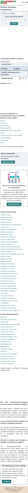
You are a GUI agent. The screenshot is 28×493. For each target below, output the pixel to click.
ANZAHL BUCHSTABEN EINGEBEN (14, 16)
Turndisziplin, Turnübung (8, 291)
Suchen (14, 23)
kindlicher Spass (5, 256)
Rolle (2, 142)
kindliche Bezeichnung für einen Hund (12, 254)
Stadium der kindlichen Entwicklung (11, 249)
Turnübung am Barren (7, 269)
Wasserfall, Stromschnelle (8, 319)
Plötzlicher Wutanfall (6, 363)
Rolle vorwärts (4, 125)
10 (25, 19)
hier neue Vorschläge (7, 455)
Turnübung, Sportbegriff (7, 271)
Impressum (19, 489)
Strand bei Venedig (6, 349)
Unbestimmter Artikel (6, 332)
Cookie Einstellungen (14, 491)
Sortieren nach (4, 61)
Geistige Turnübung (6, 281)
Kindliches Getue (5, 215)
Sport (9, 83)
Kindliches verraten (6, 234)
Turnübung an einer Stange (8, 300)
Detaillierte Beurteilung (7, 359)
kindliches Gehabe (6, 259)
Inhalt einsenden (8, 162)
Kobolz (2, 133)
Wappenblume (4, 346)
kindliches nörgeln (6, 261)
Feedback (6, 481)
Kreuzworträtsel (8, 5)
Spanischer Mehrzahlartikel (8, 354)
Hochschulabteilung (6, 327)
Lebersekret (4, 322)
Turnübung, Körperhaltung (8, 288)
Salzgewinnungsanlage (7, 334)
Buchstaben (2, 5)
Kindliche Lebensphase (7, 239)
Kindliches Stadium (6, 244)
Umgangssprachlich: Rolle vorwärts (11, 135)
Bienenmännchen (5, 341)
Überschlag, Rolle (5, 128)
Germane (3, 317)
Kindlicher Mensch (6, 222)
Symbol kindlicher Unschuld (9, 242)
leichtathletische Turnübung (8, 273)
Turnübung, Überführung (8, 276)
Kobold (2, 120)
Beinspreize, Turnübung (7, 283)
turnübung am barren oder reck (10, 310)
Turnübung (3, 123)
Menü (23, 2)
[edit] (26, 78)
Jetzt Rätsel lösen (14, 204)
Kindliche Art (4, 227)
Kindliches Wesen (6, 251)
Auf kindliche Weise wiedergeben (10, 224)
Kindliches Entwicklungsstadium (10, 247)
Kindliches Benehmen (7, 232)
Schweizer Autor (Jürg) (7, 361)
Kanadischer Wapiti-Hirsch (8, 336)
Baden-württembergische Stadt (10, 324)
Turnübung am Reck (6, 296)
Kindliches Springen (6, 220)
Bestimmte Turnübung (7, 305)
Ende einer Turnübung (7, 264)
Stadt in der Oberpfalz (7, 339)
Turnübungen (4, 303)
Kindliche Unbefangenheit (8, 229)
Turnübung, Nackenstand (8, 298)
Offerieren (3, 351)
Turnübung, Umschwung (8, 308)
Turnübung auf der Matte (8, 278)
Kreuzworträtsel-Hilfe (14, 446)
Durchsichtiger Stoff (6, 356)
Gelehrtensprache (6, 344)
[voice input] (23, 13)
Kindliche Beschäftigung (7, 237)
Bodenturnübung (5, 138)
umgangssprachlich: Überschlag (10, 130)
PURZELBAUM (7, 78)
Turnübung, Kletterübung (8, 286)
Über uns (20, 488)
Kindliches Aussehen (6, 217)
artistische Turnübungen (7, 266)
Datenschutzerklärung (10, 489)
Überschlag (3, 140)
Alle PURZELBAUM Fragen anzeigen (12, 146)
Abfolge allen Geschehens (8, 329)
